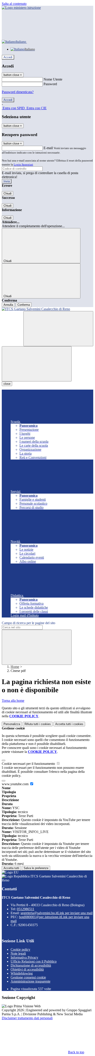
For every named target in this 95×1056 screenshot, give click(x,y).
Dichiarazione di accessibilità (31, 965)
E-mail (48, 148)
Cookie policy (20, 949)
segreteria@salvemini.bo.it (57, 913)
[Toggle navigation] (37, 363)
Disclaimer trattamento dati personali (27, 1018)
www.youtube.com (15, 784)
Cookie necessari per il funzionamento (29, 764)
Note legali (18, 953)
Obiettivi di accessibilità (27, 969)
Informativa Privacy (24, 957)
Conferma (23, 304)
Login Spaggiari (23, 164)
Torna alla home (13, 700)
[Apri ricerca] (58, 328)
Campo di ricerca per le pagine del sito (28, 623)
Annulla (8, 304)
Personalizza (12, 724)
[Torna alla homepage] (47, 309)
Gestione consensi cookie (28, 977)
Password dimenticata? (18, 92)
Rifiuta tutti (38, 724)
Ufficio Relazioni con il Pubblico (34, 961)
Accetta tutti (69, 724)
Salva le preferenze (36, 868)
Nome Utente (53, 79)
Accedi (8, 57)
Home (15, 667)
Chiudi (7, 193)
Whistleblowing (22, 973)
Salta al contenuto (14, 4)
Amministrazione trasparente (30, 981)
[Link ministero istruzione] (21, 8)
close (7, 383)
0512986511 (25, 909)
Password (50, 84)
